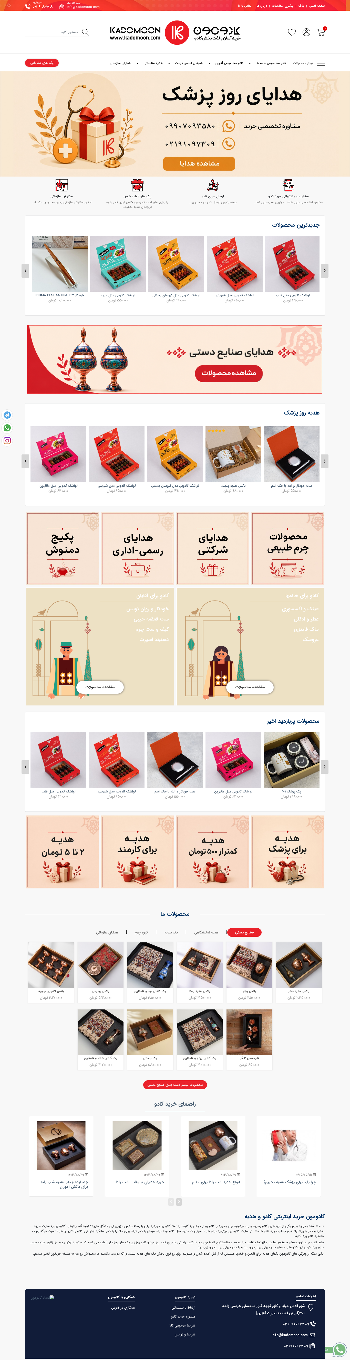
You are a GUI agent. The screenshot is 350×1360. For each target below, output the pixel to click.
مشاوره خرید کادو (183, 1316)
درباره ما (262, 5)
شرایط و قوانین (185, 1334)
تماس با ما (245, 5)
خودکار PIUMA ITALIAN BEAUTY (116, 295)
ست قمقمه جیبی (151, 619)
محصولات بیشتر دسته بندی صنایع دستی (175, 1084)
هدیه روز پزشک (302, 413)
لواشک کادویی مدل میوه (175, 295)
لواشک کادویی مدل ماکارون (117, 485)
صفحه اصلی (317, 5)
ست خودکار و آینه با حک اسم (233, 791)
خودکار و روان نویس (147, 609)
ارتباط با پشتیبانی (183, 1307)
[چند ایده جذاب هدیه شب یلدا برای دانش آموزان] (61, 1145)
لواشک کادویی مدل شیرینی (292, 295)
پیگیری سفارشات (282, 5)
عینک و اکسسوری (300, 609)
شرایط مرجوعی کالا (182, 1325)
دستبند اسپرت (154, 640)
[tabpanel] (175, 124)
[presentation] (25, 271)
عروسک (311, 640)
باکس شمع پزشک (58, 791)
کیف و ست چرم (152, 629)
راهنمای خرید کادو (175, 1104)
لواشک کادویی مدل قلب (117, 791)
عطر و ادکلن (306, 619)
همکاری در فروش (123, 1307)
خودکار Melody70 (58, 295)
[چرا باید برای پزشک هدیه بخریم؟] (289, 1145)
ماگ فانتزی (306, 629)
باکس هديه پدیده (292, 485)
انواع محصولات (303, 63)
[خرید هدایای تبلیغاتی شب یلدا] (137, 1145)
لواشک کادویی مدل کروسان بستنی (234, 295)
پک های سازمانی (42, 63)
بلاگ (301, 5)
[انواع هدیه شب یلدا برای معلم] (213, 1145)
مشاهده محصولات (250, 687)
